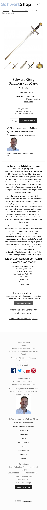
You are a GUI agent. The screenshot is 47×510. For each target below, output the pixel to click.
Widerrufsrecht (23, 442)
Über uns (23, 454)
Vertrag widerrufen (23, 487)
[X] (20, 373)
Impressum (24, 434)
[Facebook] (14, 373)
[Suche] (38, 4)
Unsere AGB (23, 430)
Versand (28, 111)
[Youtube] (26, 373)
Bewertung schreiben (23, 303)
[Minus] (16, 122)
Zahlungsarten (23, 450)
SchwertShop (27, 501)
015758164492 (30, 135)
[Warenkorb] (43, 4)
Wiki (23, 446)
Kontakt (23, 438)
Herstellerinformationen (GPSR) (23, 319)
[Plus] (16, 120)
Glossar (23, 458)
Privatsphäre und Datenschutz (23, 426)
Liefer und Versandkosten (23, 423)
